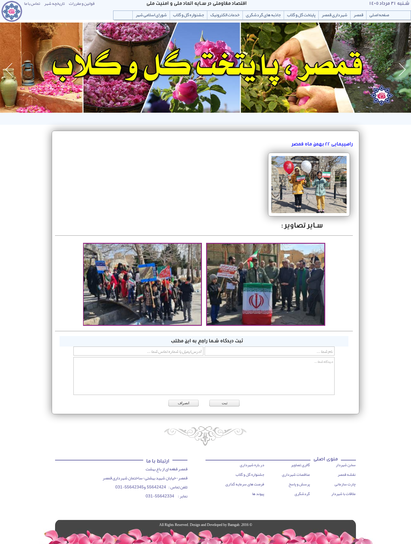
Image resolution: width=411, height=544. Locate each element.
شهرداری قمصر (334, 15)
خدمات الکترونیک (224, 15)
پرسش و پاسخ (299, 484)
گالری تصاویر (300, 465)
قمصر (358, 15)
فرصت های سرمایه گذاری (244, 484)
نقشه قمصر (347, 474)
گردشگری (302, 494)
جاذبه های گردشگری (263, 15)
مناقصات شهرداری (296, 474)
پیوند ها (258, 494)
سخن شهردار (346, 465)
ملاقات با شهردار (343, 494)
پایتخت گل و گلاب (301, 15)
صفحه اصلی (379, 15)
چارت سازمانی (345, 484)
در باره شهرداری (252, 465)
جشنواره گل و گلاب (188, 15)
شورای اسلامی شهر (151, 15)
